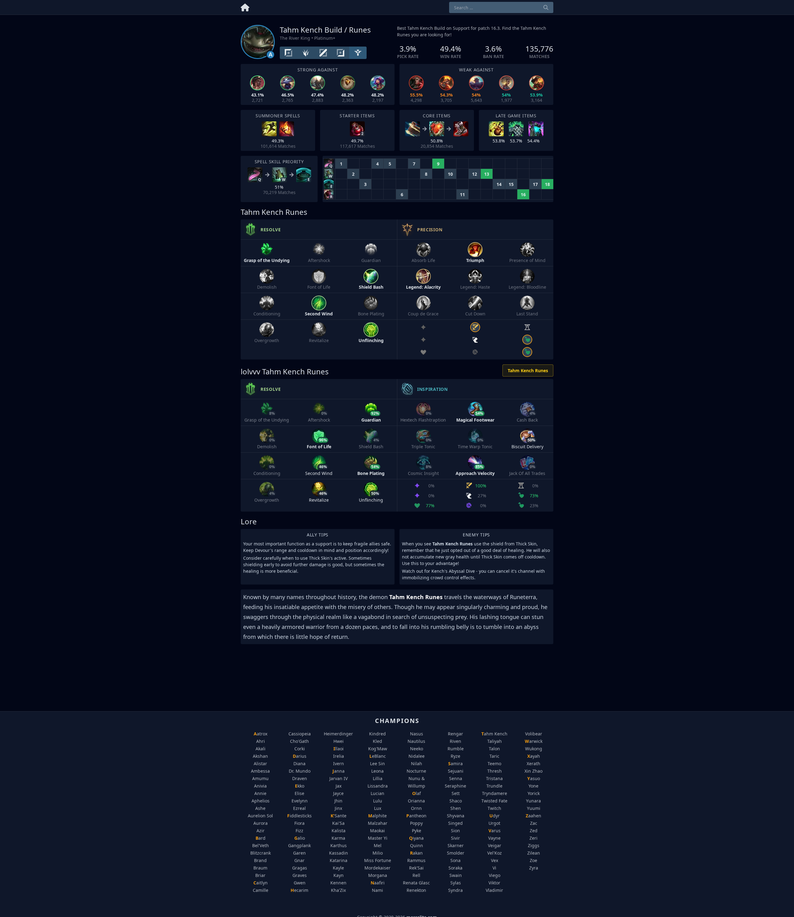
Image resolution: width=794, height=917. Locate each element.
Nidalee (416, 756)
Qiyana (416, 838)
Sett (456, 793)
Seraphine (455, 786)
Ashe (260, 808)
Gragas (299, 868)
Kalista (339, 830)
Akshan (260, 756)
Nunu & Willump (416, 782)
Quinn (416, 845)
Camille (260, 890)
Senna (455, 778)
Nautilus (416, 741)
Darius (299, 756)
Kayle (338, 868)
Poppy (416, 823)
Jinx (338, 808)
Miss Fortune (377, 860)
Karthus (338, 845)
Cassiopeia (299, 734)
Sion (455, 830)
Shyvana (455, 816)
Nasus (416, 734)
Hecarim (299, 890)
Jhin (338, 801)
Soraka (455, 868)
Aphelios (261, 801)
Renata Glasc (416, 883)
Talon (494, 749)
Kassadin (338, 853)
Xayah (533, 756)
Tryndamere (494, 793)
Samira (455, 763)
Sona (455, 860)
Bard (260, 838)
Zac (533, 823)
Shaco (455, 801)
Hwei (338, 741)
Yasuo (533, 778)
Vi (494, 868)
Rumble (456, 749)
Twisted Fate (494, 801)
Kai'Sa (338, 823)
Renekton (416, 890)
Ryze (455, 756)
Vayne (494, 838)
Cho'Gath (299, 741)
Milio (377, 853)
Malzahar (377, 823)
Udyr (494, 816)
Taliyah (494, 741)
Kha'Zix (338, 890)
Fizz (299, 830)
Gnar (299, 860)
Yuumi (533, 808)
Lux (377, 808)
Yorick (534, 793)
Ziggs (533, 845)
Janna (338, 771)
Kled (377, 741)
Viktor (494, 883)
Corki (299, 749)
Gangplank (299, 845)
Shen (455, 808)
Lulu (377, 801)
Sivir (455, 838)
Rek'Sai (416, 868)
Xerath (533, 763)
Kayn (338, 875)
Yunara (533, 801)
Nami (377, 890)
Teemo (494, 763)
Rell (416, 875)
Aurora (260, 823)
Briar (260, 875)
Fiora (299, 823)
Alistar (260, 763)
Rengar (455, 734)
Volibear (533, 734)
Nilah (416, 763)
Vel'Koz (494, 853)
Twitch (494, 808)
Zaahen (533, 816)
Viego (494, 875)
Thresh (494, 771)
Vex (494, 860)
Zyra (533, 868)
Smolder (455, 853)
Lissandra (378, 786)
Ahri (260, 741)
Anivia (260, 786)
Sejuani (455, 771)
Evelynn (300, 801)
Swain (455, 875)
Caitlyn (260, 883)
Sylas (455, 883)
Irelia (338, 756)
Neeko (416, 749)
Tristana (494, 778)
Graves (299, 875)
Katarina (338, 860)
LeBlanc (377, 756)
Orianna (416, 801)
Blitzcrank (260, 853)
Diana (299, 763)
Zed (534, 830)
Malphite (377, 816)
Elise (299, 793)
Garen (299, 853)
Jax (338, 786)
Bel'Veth (260, 845)
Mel (377, 845)
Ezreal (299, 808)
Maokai (377, 830)
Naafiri (378, 883)
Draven (299, 778)
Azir (260, 830)
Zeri (533, 838)
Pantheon (416, 816)
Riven (455, 741)
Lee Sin (377, 763)
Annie (260, 793)
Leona (377, 771)
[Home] (245, 6)
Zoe (533, 860)
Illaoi (338, 749)
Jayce (338, 793)
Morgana (377, 875)
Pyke (416, 830)
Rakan (416, 853)
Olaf (416, 793)
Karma (338, 838)
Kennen (338, 883)
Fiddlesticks (299, 816)
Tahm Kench (494, 734)
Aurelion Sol (260, 816)
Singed (455, 823)
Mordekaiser (377, 868)
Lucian (377, 793)
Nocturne (416, 771)
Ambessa (260, 771)
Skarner (456, 845)
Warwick (533, 741)
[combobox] (501, 7)
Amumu (260, 778)
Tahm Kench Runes (528, 370)
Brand (260, 860)
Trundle (494, 786)
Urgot (494, 823)
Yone (533, 786)
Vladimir (494, 890)
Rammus (416, 860)
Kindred (377, 734)
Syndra (455, 890)
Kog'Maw (377, 749)
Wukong (533, 749)
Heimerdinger (338, 734)
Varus (494, 830)
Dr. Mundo (299, 771)
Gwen (300, 883)
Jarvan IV (338, 778)
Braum (260, 868)
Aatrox (260, 734)
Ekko (299, 786)
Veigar (494, 845)
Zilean (533, 853)
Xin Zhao (533, 771)
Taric (494, 756)
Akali (260, 749)
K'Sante (338, 816)
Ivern (338, 763)
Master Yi (377, 838)
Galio (299, 838)
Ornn (416, 808)
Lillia (377, 778)
